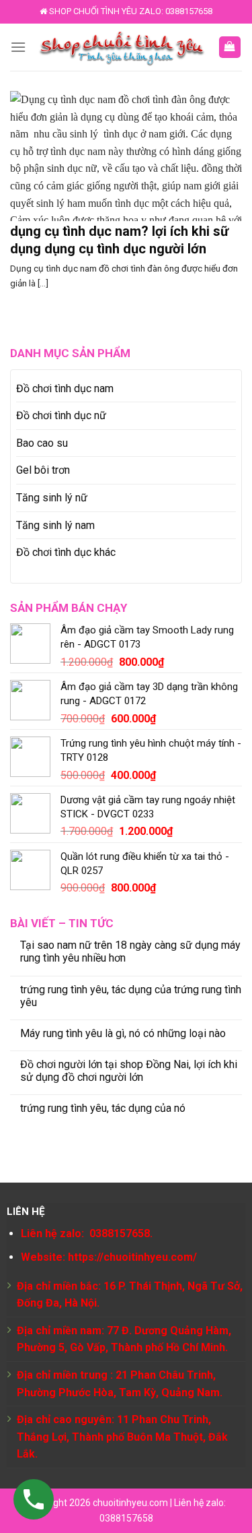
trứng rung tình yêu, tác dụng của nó (102, 1108)
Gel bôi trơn (43, 470)
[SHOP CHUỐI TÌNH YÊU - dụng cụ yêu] (122, 47)
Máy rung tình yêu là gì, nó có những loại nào (123, 1033)
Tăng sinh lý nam (55, 525)
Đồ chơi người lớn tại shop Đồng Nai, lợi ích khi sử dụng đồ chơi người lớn (128, 1071)
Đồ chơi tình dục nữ (61, 415)
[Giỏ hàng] (230, 47)
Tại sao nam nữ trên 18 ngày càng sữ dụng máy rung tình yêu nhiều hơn (130, 951)
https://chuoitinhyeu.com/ (132, 1257)
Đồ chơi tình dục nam (65, 388)
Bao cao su (42, 443)
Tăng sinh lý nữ (51, 497)
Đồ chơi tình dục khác (66, 552)
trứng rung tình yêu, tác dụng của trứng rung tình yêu (130, 996)
